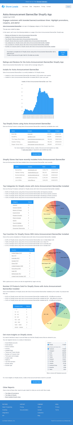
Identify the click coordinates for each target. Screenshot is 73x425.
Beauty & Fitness (17, 210)
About (39, 407)
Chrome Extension (42, 1)
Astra (17, 29)
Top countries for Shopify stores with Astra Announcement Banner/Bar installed (27, 44)
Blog (39, 415)
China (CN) (15, 263)
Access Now (63, 53)
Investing (4, 410)
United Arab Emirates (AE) (19, 276)
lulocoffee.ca (31, 180)
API (3, 415)
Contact (49, 6)
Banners (32, 26)
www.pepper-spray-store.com (36, 144)
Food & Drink (16, 213)
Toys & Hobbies (17, 223)
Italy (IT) (14, 255)
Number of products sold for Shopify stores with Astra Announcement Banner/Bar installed (30, 46)
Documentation (24, 410)
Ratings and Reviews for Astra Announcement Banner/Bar (21, 35)
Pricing (43, 6)
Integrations (36, 6)
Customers (40, 412)
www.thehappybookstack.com (36, 139)
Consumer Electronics (19, 228)
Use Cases (25, 6)
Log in (68, 6)
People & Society (17, 215)
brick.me (30, 134)
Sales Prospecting (7, 407)
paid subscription (27, 150)
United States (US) (17, 253)
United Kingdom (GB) (17, 266)
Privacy (57, 407)
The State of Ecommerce (12, 393)
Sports (14, 220)
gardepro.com (31, 136)
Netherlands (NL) (16, 273)
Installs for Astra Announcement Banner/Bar (17, 37)
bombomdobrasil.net (33, 175)
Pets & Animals (17, 218)
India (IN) (14, 271)
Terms (57, 410)
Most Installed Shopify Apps (13, 397)
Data (30, 6)
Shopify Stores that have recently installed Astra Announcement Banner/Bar (26, 41)
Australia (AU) (15, 258)
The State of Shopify (11, 395)
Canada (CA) (15, 261)
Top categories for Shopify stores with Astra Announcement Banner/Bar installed (27, 42)
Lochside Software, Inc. (8, 420)
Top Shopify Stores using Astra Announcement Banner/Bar (21, 39)
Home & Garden (17, 207)
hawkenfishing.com (33, 142)
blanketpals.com (32, 170)
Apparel (15, 205)
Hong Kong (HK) (16, 268)
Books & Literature (18, 225)
